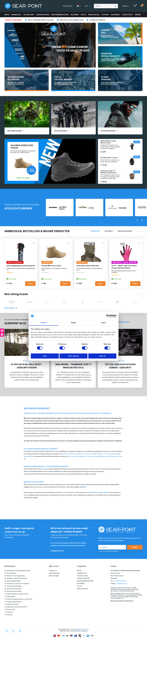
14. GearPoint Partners (11, 604)
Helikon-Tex (83, 456)
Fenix (120, 456)
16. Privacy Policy (9, 609)
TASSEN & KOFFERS (42, 14)
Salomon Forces (73, 454)
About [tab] (103, 322)
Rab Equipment (113, 456)
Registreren (53, 570)
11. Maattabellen (9, 596)
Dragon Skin (114, 454)
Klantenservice (67, 6)
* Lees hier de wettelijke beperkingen (108, 551)
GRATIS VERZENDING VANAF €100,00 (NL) (40, 20)
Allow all (102, 356)
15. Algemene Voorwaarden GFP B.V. (16, 607)
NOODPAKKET (115, 14)
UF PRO (64, 454)
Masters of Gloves (84, 454)
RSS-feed (86, 629)
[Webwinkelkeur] (140, 629)
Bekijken (30, 283)
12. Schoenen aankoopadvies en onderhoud (18, 599)
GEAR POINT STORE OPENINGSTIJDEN (71, 20)
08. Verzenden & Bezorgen (12, 589)
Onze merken (9, 308)
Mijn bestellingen (54, 573)
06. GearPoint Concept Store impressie (16, 583)
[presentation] (137, 220)
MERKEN (138, 14)
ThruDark (93, 454)
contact (64, 492)
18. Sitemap (8, 614)
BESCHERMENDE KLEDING (60, 14)
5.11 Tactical (106, 454)
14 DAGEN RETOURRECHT (97, 20)
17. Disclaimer (8, 612)
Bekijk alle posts (123, 322)
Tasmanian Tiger (73, 456)
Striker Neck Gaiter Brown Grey (87, 265)
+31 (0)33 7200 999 (120, 581)
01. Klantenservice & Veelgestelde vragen (17, 570)
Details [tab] (73, 322)
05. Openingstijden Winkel (12, 581)
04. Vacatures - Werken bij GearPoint (15, 578)
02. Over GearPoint (10, 573)
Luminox (90, 456)
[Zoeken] (115, 6)
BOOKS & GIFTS (127, 14)
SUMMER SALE (16, 14)
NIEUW (6, 14)
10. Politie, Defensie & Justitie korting (16, 594)
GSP (43, 469)
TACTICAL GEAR (28, 14)
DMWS (79, 629)
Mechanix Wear (28, 456)
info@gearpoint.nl (57, 551)
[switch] (62, 348)
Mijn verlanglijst (54, 576)
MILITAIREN (74, 14)
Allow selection (73, 356)
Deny (45, 356)
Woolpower (104, 456)
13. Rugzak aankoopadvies (12, 601)
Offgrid (99, 454)
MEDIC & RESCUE (94, 14)
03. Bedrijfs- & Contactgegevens (14, 576)
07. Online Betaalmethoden (13, 586)
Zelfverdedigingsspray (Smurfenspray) (20, 265)
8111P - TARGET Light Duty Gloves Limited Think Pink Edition (124, 266)
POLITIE (83, 14)
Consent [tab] (43, 322)
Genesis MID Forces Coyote (51, 265)
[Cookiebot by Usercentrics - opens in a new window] (107, 315)
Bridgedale (96, 456)
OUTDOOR (105, 14)
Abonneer (135, 547)
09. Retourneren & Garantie (13, 591)
